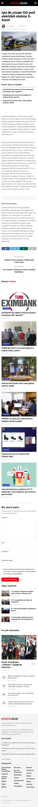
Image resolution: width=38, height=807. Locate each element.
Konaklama (18, 786)
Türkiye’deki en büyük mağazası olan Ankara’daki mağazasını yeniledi (20, 685)
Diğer (4, 784)
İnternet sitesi (7, 560)
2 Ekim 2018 (15, 621)
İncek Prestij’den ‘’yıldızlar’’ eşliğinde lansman (12, 664)
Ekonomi (11, 9)
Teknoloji (29, 770)
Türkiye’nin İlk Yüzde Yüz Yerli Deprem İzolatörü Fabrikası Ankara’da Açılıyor (20, 703)
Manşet (29, 767)
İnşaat (16, 783)
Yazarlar (29, 784)
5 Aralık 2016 (22, 26)
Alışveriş (5, 774)
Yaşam (28, 781)
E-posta (5, 551)
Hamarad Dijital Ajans (23, 800)
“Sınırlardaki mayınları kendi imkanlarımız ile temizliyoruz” (22, 618)
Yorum (5, 517)
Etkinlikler (18, 775)
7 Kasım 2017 (15, 596)
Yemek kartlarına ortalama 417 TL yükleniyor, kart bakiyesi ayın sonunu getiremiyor (19, 491)
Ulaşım (28, 776)
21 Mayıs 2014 (16, 613)
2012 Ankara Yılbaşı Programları (6, 769)
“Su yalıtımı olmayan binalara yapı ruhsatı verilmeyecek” (22, 592)
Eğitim (4, 787)
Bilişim (4, 781)
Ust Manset (30, 779)
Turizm (29, 773)
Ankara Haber (4, 777)
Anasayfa (4, 9)
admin (12, 26)
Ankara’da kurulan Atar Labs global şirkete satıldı (18, 754)
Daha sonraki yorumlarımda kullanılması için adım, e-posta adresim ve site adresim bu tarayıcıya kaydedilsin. (20, 571)
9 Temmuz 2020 (6, 318)
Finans (16, 778)
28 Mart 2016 (15, 604)
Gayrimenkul (19, 780)
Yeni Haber (30, 787)
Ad (3, 542)
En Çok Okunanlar (18, 771)
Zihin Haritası (6, 759)
